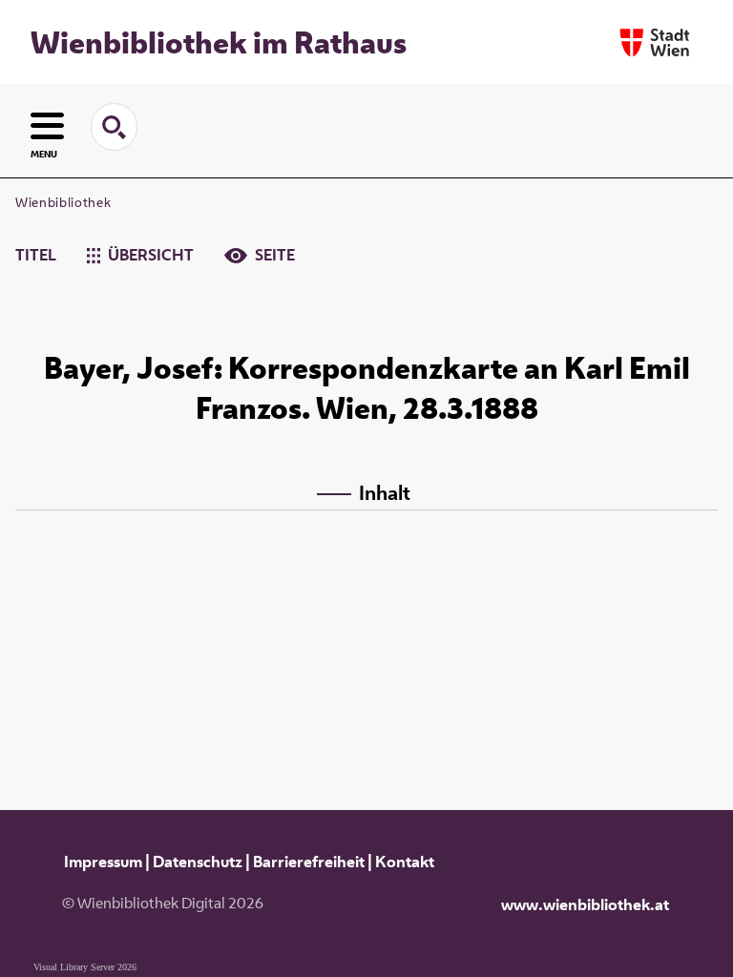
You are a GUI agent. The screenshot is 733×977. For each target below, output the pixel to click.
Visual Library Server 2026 (84, 967)
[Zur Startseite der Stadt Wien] (655, 42)
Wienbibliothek (63, 202)
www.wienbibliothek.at (585, 904)
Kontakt (404, 861)
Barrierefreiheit (309, 861)
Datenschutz (197, 861)
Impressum (103, 861)
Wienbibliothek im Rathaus (219, 42)
